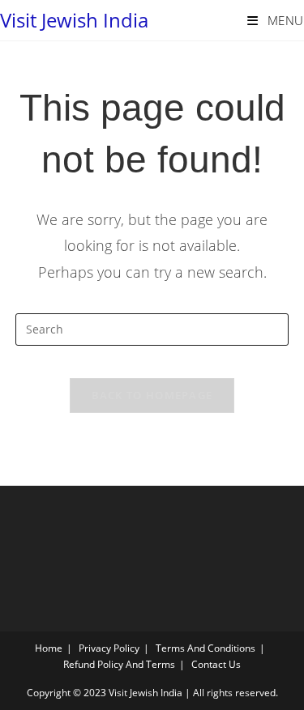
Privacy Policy (109, 648)
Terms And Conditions (205, 648)
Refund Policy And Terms (119, 664)
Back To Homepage (152, 395)
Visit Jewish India (74, 19)
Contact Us (216, 664)
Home (48, 648)
